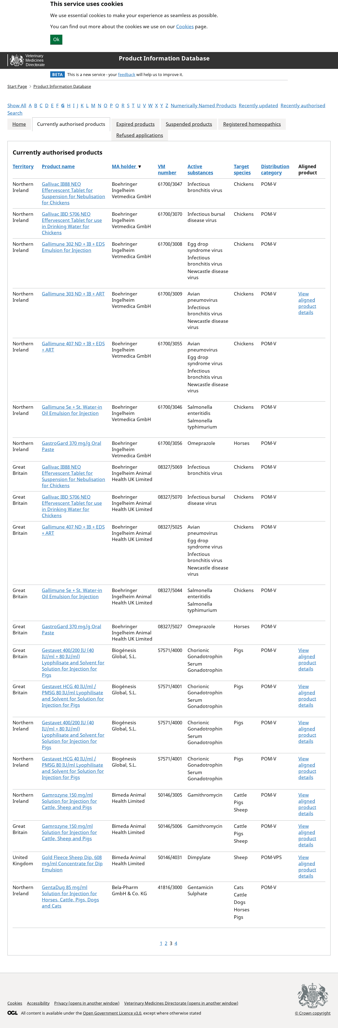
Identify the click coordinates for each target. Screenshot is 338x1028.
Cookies (185, 26)
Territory (23, 166)
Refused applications (139, 135)
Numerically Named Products (203, 105)
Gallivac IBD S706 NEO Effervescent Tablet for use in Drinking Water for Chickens (72, 223)
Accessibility (38, 1003)
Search (15, 113)
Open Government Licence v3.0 (112, 1013)
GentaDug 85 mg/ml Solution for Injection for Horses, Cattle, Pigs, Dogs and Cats (70, 896)
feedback (126, 74)
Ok (56, 39)
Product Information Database (164, 58)
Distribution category (275, 169)
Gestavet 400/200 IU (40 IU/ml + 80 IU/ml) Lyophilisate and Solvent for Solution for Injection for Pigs (73, 662)
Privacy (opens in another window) (87, 1003)
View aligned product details (307, 303)
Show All (16, 105)
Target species (242, 169)
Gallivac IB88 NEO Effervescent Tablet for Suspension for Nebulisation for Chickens (73, 193)
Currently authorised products (71, 124)
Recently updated (258, 105)
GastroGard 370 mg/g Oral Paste (71, 446)
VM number (167, 169)
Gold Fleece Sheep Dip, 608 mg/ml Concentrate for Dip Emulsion (72, 863)
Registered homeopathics (252, 124)
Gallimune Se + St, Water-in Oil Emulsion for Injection (72, 410)
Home (19, 124)
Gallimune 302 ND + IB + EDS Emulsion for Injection (73, 247)
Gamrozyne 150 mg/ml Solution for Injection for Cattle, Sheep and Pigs (69, 801)
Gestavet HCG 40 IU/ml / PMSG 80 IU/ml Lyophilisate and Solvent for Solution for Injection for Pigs (73, 695)
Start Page (17, 86)
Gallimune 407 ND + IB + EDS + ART (73, 346)
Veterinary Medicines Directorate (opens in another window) (181, 1003)
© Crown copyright (313, 1013)
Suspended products (189, 124)
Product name (58, 166)
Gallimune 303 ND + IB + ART (73, 294)
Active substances (200, 169)
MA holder (124, 166)
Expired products (135, 124)
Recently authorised (303, 105)
